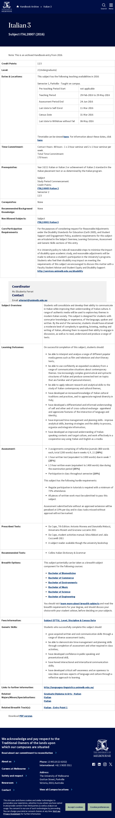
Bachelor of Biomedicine (62, 573)
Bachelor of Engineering (61, 596)
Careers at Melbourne (14, 768)
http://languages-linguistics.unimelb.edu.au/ (69, 687)
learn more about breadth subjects (79, 603)
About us (6, 761)
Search (104, 8)
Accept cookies (75, 807)
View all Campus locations (54, 789)
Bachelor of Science (59, 591)
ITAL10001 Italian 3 (48, 222)
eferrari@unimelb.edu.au (33, 300)
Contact (6, 790)
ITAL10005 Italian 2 (48, 188)
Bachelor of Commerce (61, 577)
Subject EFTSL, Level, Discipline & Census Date (70, 620)
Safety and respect (12, 775)
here (66, 136)
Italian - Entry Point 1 (56, 707)
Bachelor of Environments (62, 582)
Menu (111, 8)
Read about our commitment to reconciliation (27, 752)
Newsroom (7, 782)
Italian (47, 697)
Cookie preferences (99, 807)
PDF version (25, 716)
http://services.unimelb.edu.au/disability (60, 271)
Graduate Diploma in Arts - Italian (62, 693)
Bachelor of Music (58, 587)
